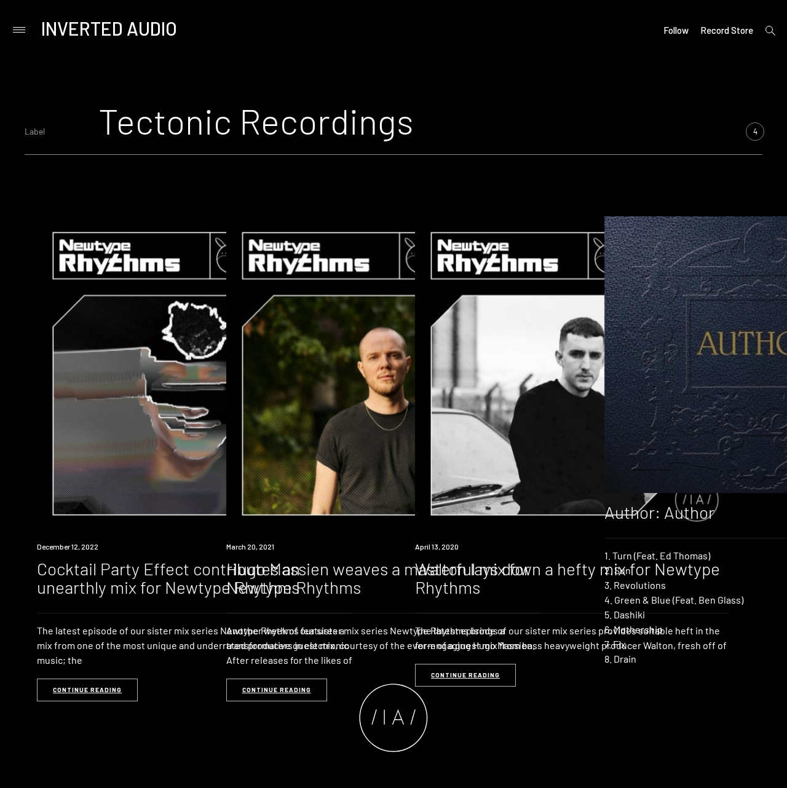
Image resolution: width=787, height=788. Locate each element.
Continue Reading (87, 689)
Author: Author (659, 512)
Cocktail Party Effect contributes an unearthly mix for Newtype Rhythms (168, 578)
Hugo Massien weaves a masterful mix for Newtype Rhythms (378, 578)
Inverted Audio (109, 28)
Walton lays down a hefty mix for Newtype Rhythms (567, 578)
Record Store (726, 30)
